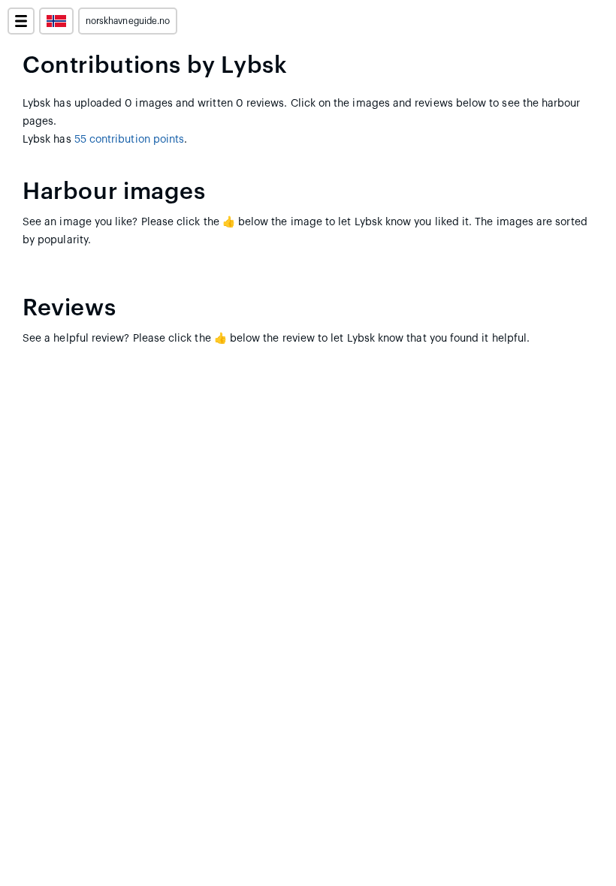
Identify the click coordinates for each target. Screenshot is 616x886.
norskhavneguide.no (128, 21)
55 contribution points (129, 139)
